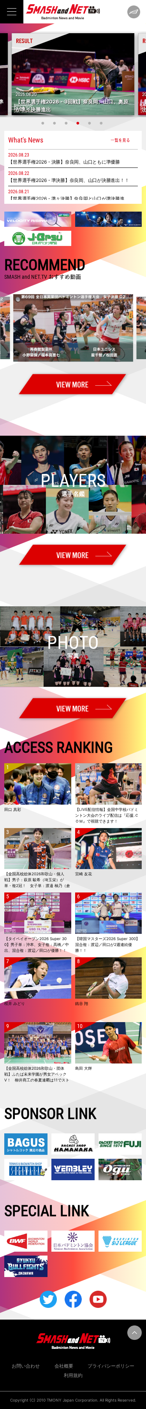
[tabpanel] (73, 74)
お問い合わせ (26, 1366)
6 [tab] (102, 123)
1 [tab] (44, 123)
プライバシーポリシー (111, 1366)
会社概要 (64, 1366)
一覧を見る (120, 140)
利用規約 (73, 1375)
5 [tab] (91, 123)
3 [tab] (67, 123)
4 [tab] (79, 123)
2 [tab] (56, 123)
